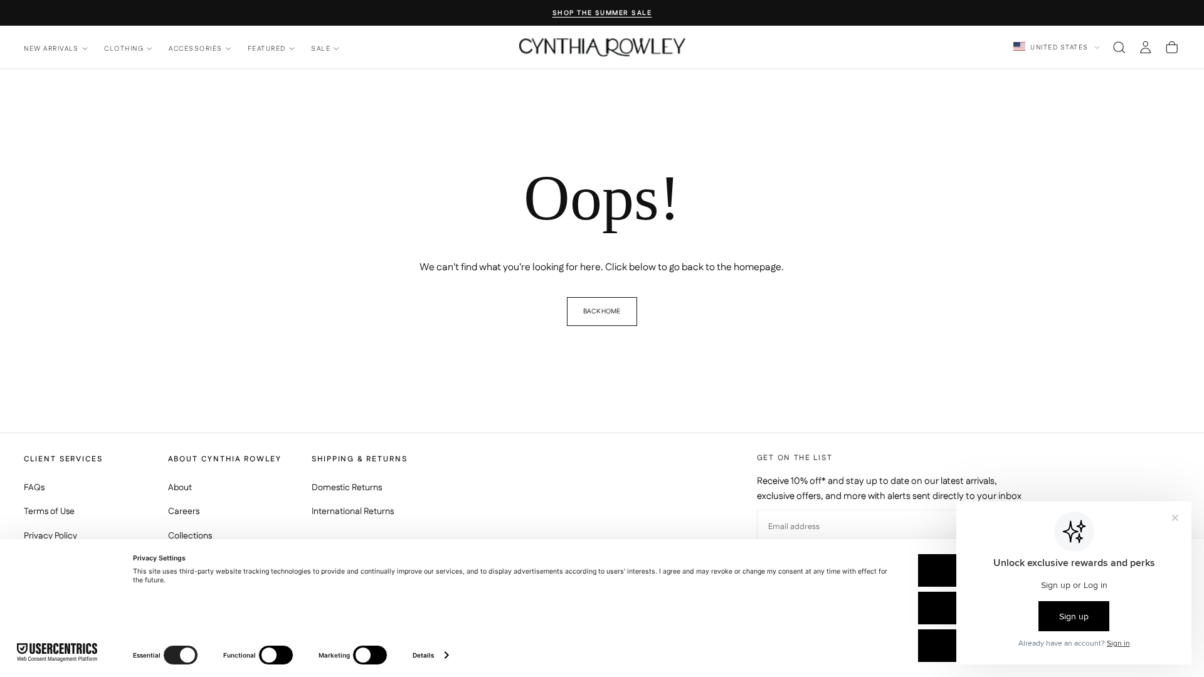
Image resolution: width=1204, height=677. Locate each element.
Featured (267, 48)
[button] (1119, 47)
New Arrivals (51, 48)
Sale (320, 48)
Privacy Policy (50, 536)
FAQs (34, 487)
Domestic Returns (347, 487)
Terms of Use (49, 511)
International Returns (353, 511)
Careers (183, 511)
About (180, 487)
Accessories (195, 48)
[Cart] (1172, 47)
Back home (601, 311)
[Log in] (1145, 47)
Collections (190, 536)
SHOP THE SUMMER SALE (602, 13)
